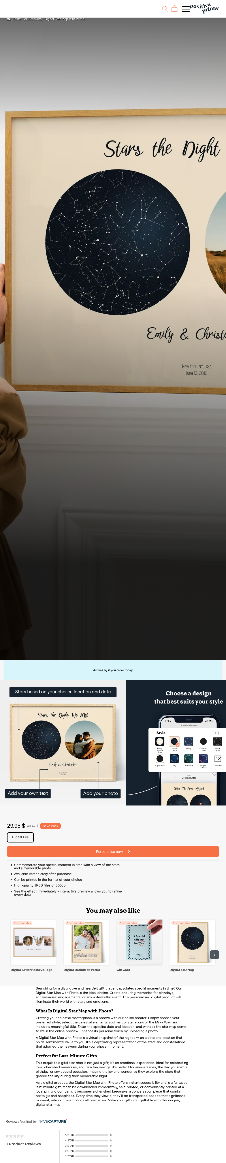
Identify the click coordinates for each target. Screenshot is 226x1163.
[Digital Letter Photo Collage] (33, 964)
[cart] (174, 9)
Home (16, 19)
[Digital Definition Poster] (86, 964)
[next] (214, 954)
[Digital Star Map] (192, 964)
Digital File (20, 837)
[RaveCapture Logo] (52, 1121)
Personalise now (110, 851)
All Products (32, 19)
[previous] (11, 954)
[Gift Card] (139, 964)
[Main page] (204, 9)
